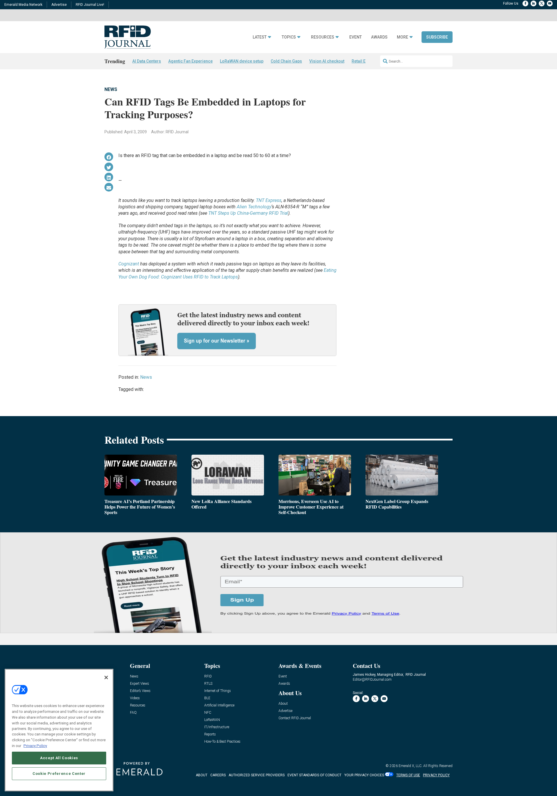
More (402, 37)
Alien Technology (254, 207)
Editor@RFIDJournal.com (372, 679)
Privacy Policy (35, 745)
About (283, 704)
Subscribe (437, 37)
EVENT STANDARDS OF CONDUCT (314, 775)
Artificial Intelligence (219, 705)
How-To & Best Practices (222, 742)
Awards (379, 37)
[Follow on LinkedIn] (533, 3)
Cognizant (128, 264)
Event (355, 37)
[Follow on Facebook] (525, 3)
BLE (207, 698)
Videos (135, 698)
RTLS (208, 684)
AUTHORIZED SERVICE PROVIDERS (257, 775)
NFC (207, 713)
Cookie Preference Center (59, 773)
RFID (208, 676)
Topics (289, 37)
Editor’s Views (140, 691)
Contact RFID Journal (294, 718)
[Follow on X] (542, 3)
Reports (210, 734)
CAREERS (218, 775)
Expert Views (139, 684)
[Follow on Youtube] (550, 3)
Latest (260, 37)
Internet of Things (217, 691)
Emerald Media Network (23, 4)
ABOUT (201, 775)
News (110, 89)
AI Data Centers (146, 61)
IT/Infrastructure (216, 727)
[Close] (106, 677)
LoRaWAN (212, 720)
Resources (322, 37)
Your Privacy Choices (364, 775)
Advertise (59, 4)
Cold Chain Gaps (286, 61)
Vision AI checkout (326, 61)
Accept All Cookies (59, 757)
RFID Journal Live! (90, 4)
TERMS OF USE (408, 775)
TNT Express (268, 200)
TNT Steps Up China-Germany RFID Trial (248, 213)
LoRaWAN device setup (241, 61)
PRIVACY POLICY (436, 775)
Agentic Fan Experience (190, 61)
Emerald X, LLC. (410, 766)
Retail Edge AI (365, 61)
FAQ (133, 713)
